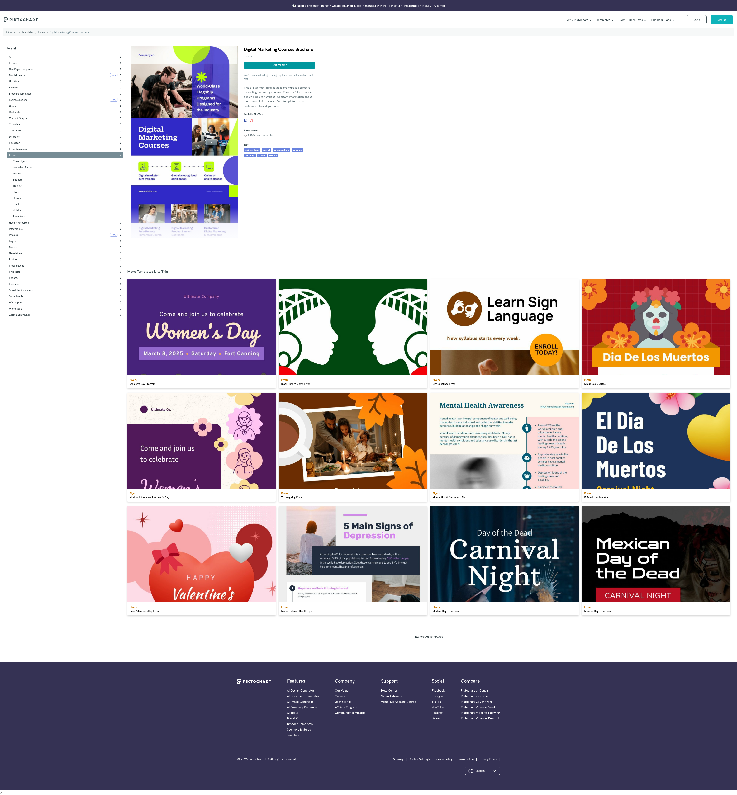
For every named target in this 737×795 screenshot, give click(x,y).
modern (261, 155)
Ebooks (13, 62)
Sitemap (398, 759)
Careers (340, 696)
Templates (603, 20)
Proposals (14, 271)
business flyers (252, 150)
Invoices (13, 234)
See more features (299, 729)
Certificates (15, 112)
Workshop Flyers (22, 167)
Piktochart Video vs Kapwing (480, 713)
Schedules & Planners (21, 290)
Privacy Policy (488, 759)
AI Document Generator (303, 696)
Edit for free (279, 65)
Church (17, 198)
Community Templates (350, 713)
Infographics (16, 228)
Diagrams (14, 136)
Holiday (17, 210)
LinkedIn (437, 718)
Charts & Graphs (18, 118)
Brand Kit (293, 718)
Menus (13, 247)
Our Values (342, 690)
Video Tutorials (391, 696)
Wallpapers (15, 302)
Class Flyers (20, 161)
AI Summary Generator (302, 707)
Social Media (16, 296)
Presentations (16, 265)
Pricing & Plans (661, 20)
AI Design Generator (300, 690)
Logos (12, 241)
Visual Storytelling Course (398, 701)
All (10, 56)
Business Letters (18, 99)
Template (293, 735)
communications (281, 150)
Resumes (14, 284)
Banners (13, 87)
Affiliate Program (346, 707)
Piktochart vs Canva (474, 690)
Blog (622, 20)
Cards (12, 105)
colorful (266, 150)
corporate (297, 150)
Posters (13, 259)
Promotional (19, 216)
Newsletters (15, 253)
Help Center (389, 690)
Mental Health (17, 75)
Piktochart (11, 32)
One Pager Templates (21, 69)
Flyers (41, 32)
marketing (249, 155)
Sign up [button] (721, 19)
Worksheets (15, 308)
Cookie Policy (443, 759)
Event (16, 204)
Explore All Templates (429, 636)
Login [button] (696, 19)
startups (273, 155)
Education (14, 142)
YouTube (438, 707)
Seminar (17, 173)
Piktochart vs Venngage (476, 701)
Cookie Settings (419, 759)
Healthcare (15, 81)
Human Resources (19, 222)
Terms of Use (465, 759)
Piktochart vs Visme (474, 696)
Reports (13, 277)
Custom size (15, 130)
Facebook (438, 690)
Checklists (14, 124)
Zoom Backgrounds (19, 314)
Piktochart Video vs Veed (478, 707)
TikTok (436, 701)
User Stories (343, 701)
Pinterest (438, 713)
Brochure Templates (20, 93)
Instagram (438, 696)
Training (17, 185)
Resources (636, 20)
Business (17, 179)
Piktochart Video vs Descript (480, 718)
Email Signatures (18, 148)
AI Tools (292, 713)
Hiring (16, 191)
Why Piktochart (577, 20)
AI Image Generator (300, 701)
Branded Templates (300, 724)
